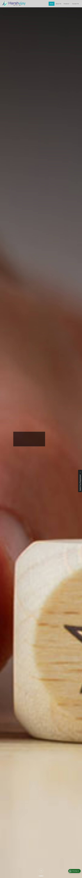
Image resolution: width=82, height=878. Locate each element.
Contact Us (75, 3)
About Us (58, 3)
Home (51, 3)
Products (66, 3)
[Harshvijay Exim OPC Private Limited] (13, 4)
